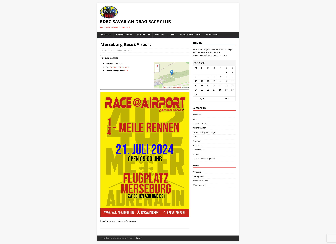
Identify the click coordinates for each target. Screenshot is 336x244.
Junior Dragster (199, 128)
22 (226, 85)
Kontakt (159, 34)
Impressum (211, 34)
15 (226, 81)
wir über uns (122, 34)
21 (220, 85)
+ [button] (157, 65)
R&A (126, 70)
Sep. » (226, 98)
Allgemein (197, 114)
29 (226, 90)
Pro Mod (196, 141)
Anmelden (197, 172)
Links (172, 34)
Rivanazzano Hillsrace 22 (203, 55)
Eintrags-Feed (198, 176)
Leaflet (165, 87)
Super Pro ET (198, 149)
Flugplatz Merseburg (119, 67)
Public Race (198, 145)
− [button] (157, 69)
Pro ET (196, 136)
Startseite (105, 34)
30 (232, 90)
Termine (196, 154)
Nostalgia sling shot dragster (205, 132)
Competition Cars (200, 123)
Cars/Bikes (142, 34)
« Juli (202, 98)
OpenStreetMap (175, 87)
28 (220, 90)
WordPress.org (199, 185)
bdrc (194, 119)
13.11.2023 (108, 50)
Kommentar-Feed (200, 180)
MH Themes (137, 238)
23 (232, 85)
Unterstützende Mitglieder (204, 158)
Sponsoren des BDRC (190, 34)
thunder (119, 50)
